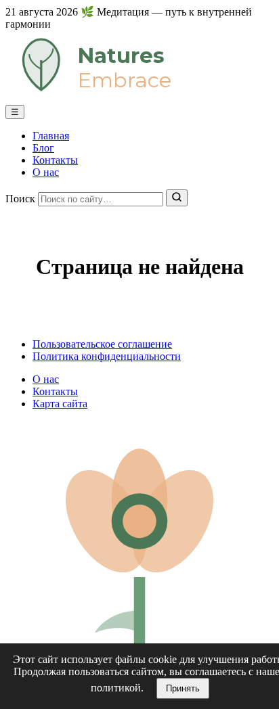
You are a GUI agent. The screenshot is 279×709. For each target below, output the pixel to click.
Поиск (20, 198)
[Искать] (177, 197)
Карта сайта (60, 403)
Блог (43, 148)
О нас (46, 172)
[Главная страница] (139, 98)
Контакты (55, 160)
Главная (51, 135)
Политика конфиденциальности (107, 356)
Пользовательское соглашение (102, 344)
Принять (183, 688)
